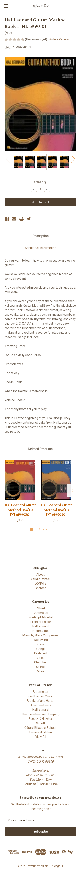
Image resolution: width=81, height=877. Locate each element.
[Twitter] (29, 219)
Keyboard (40, 653)
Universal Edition (40, 732)
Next (73, 158)
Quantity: (40, 182)
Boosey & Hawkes (41, 718)
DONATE (40, 583)
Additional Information (40, 248)
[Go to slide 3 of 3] (45, 529)
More (40, 671)
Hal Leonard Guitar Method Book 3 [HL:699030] (56, 510)
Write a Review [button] (59, 39)
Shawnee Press (40, 705)
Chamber (40, 662)
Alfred (40, 608)
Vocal (40, 658)
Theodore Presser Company (40, 714)
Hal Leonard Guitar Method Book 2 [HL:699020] (20, 510)
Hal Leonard (40, 626)
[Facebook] (7, 219)
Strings (40, 649)
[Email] (14, 219)
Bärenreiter (40, 613)
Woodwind (40, 640)
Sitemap (40, 588)
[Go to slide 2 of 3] (38, 529)
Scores (40, 667)
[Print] (21, 219)
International (40, 631)
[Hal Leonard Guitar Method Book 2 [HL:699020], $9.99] (20, 480)
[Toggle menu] (6, 6)
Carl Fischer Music (40, 696)
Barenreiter (40, 691)
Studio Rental (40, 579)
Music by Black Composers (40, 635)
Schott (40, 723)
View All (40, 736)
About (40, 574)
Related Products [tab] (40, 449)
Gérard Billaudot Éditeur (40, 727)
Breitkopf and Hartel (40, 700)
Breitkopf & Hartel (41, 617)
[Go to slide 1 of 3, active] (31, 529)
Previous (7, 158)
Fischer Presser (40, 622)
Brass (40, 644)
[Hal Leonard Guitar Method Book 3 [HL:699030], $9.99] (56, 480)
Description (41, 236)
